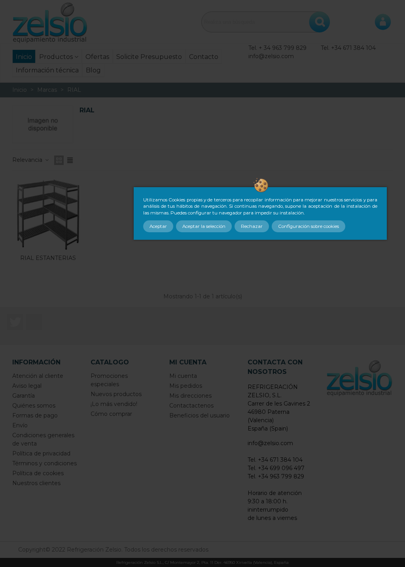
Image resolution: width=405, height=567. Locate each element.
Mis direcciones (190, 395)
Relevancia (28, 159)
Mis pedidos (185, 385)
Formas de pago (35, 415)
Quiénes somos (33, 405)
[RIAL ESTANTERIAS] (47, 214)
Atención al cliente (37, 375)
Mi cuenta (183, 375)
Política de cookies (38, 473)
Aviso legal (27, 385)
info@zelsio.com (271, 56)
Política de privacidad (41, 453)
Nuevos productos (116, 394)
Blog (93, 70)
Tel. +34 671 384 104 (348, 47)
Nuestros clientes (36, 483)
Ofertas (97, 57)
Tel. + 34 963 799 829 (277, 47)
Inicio (24, 57)
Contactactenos (191, 405)
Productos (56, 57)
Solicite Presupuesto (149, 57)
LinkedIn (34, 322)
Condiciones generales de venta (43, 439)
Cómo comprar (111, 413)
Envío (20, 425)
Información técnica (47, 70)
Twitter (15, 322)
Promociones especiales (109, 380)
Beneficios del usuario (199, 415)
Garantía (23, 395)
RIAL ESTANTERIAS (48, 258)
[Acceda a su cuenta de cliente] (383, 22)
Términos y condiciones (44, 463)
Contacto (203, 57)
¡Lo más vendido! (114, 404)
